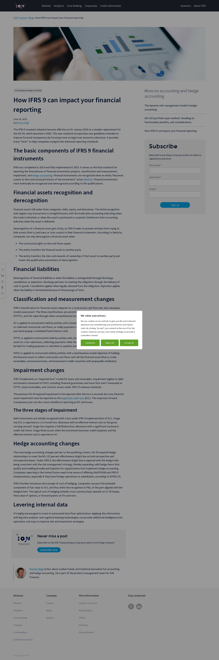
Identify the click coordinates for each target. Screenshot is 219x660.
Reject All (110, 342)
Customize (90, 342)
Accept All (129, 342)
